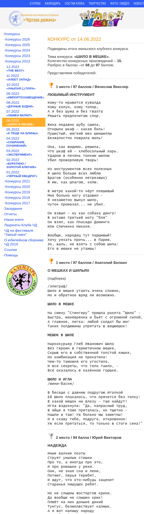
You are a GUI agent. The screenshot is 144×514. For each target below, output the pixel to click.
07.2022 (19, 113)
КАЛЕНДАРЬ (53, 3)
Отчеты (10, 214)
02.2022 (21, 163)
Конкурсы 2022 (17, 61)
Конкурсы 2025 (17, 45)
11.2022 (18, 77)
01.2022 (21, 174)
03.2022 (19, 152)
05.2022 (22, 131)
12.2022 (15, 68)
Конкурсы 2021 (17, 181)
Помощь (11, 255)
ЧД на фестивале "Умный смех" (18, 232)
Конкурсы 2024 (17, 50)
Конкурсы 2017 (17, 203)
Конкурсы (12, 34)
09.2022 (25, 95)
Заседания (13, 209)
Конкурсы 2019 (17, 192)
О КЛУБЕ (35, 3)
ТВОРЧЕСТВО (97, 3)
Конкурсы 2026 (17, 39)
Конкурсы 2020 (17, 187)
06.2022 (20, 122)
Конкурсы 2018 (17, 198)
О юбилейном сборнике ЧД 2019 (24, 242)
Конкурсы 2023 (17, 56)
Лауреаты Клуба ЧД (20, 225)
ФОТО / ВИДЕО (119, 3)
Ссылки (10, 250)
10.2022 (21, 86)
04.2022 (16, 141)
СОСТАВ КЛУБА (74, 3)
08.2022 (20, 104)
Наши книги (14, 219)
